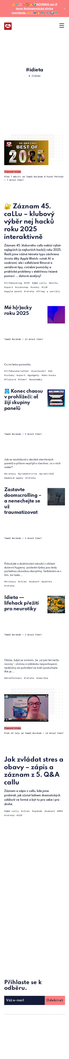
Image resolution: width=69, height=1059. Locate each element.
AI (51, 371)
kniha (54, 283)
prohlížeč (47, 473)
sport (9, 287)
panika (47, 581)
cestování (39, 371)
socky (35, 287)
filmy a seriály (49, 291)
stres (23, 581)
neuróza (43, 678)
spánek (37, 811)
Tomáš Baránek (34, 176)
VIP (27, 283)
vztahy (10, 375)
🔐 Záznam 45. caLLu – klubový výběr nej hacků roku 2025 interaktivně (29, 221)
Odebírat (55, 1000)
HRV (61, 811)
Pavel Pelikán (55, 176)
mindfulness (14, 678)
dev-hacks (49, 375)
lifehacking (14, 283)
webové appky (14, 478)
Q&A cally (40, 283)
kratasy (11, 473)
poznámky (36, 379)
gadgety (34, 375)
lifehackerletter (17, 371)
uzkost (35, 581)
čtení (23, 379)
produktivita (28, 473)
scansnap (22, 287)
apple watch (14, 291)
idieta (29, 291)
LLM (45, 287)
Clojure (11, 379)
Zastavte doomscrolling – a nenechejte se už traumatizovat (22, 501)
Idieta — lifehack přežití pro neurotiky (21, 603)
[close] (65, 9)
